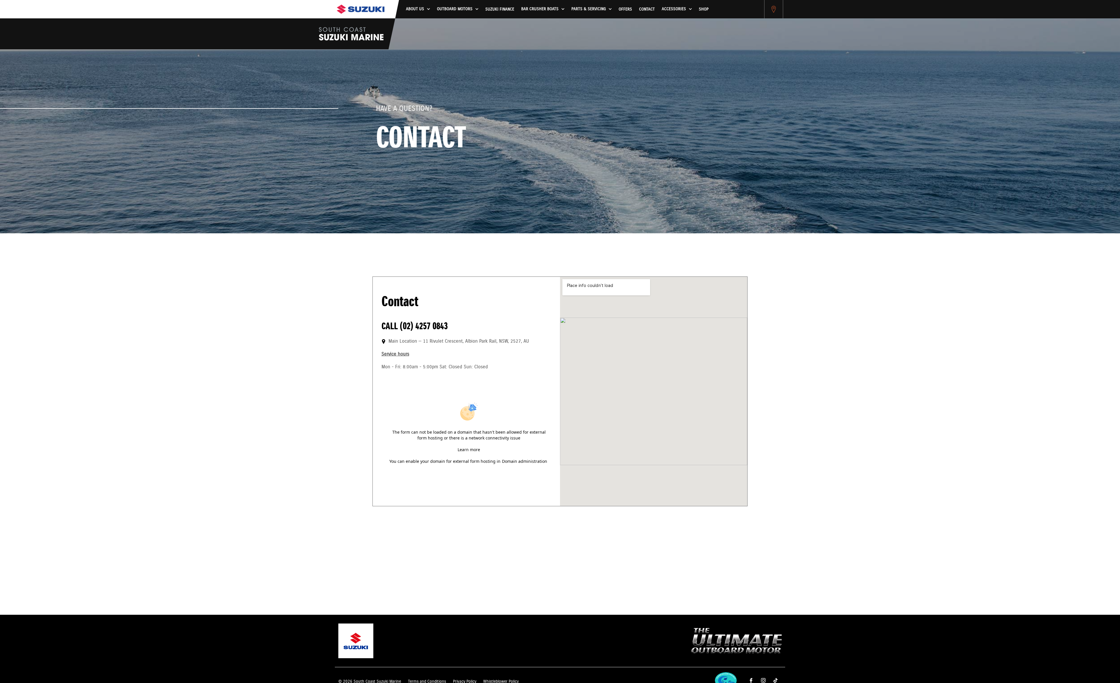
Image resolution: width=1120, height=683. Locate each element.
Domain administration (524, 461)
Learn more (469, 449)
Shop (703, 9)
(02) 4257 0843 (424, 326)
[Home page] (360, 9)
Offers (625, 9)
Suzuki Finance (499, 9)
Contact (647, 9)
